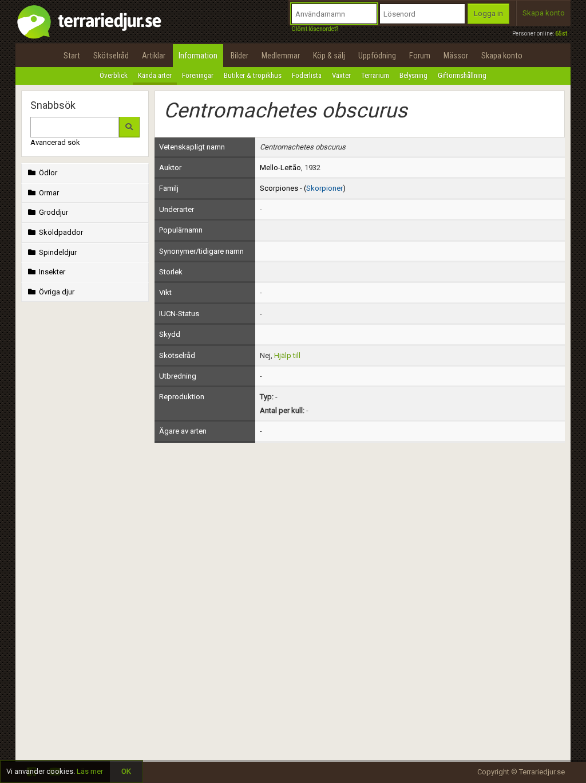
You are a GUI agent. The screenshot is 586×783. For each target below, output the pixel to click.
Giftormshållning (462, 75)
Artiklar (153, 55)
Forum (419, 55)
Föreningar (197, 75)
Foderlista (307, 75)
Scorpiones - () (303, 188)
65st (561, 33)
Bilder (239, 55)
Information (198, 55)
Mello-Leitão (280, 167)
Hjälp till (287, 355)
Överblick (114, 75)
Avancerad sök (55, 142)
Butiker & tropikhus (253, 75)
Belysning (413, 75)
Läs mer (90, 771)
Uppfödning (377, 55)
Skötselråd (111, 55)
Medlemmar (281, 55)
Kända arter (155, 75)
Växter (341, 75)
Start (72, 55)
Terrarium (375, 75)
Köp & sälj (329, 55)
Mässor (456, 55)
